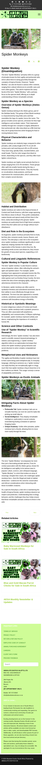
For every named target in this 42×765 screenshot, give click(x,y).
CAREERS (7, 650)
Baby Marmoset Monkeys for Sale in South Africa (19, 547)
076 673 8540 (28, 4)
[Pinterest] (19, 2)
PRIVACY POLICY (9, 635)
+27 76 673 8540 (16, 4)
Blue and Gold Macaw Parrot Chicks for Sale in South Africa (20, 584)
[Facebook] (12, 2)
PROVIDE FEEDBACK (11, 658)
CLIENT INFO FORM (10, 654)
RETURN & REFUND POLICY (13, 639)
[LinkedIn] (38, 61)
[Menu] (39, 14)
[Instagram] (26, 2)
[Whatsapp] (29, 2)
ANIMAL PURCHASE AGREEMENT (15, 646)
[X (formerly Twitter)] (34, 61)
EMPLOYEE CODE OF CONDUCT (15, 643)
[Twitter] (16, 2)
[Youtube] (23, 2)
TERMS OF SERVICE (11, 631)
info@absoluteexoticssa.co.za (21, 6)
